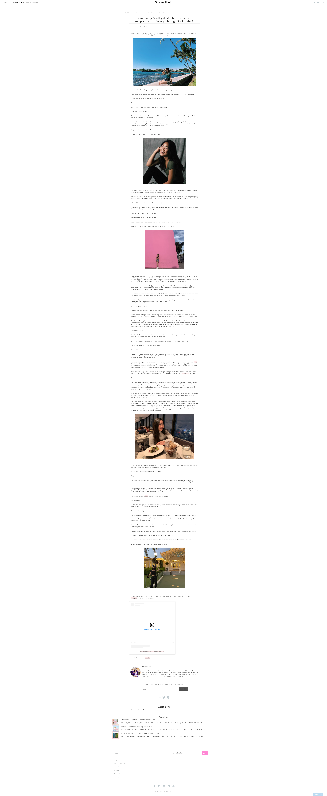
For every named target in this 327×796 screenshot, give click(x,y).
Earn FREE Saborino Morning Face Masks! (136, 727)
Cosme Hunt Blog (122, 13)
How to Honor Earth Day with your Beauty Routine (140, 733)
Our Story (116, 754)
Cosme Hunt (168, 791)
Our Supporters (118, 777)
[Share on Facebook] (160, 698)
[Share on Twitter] (163, 698)
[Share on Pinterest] (168, 698)
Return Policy (117, 767)
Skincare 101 (34, 2)
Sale (27, 2)
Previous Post (136, 710)
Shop (6, 2)
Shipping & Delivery (119, 763)
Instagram (134, 598)
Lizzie (146, 496)
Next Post (146, 710)
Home (115, 13)
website (147, 658)
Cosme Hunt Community (121, 757)
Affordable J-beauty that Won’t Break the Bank (138, 720)
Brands (21, 2)
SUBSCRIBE (183, 689)
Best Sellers (14, 2)
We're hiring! (117, 770)
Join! (205, 753)
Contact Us (117, 773)
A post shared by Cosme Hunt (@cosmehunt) (152, 651)
